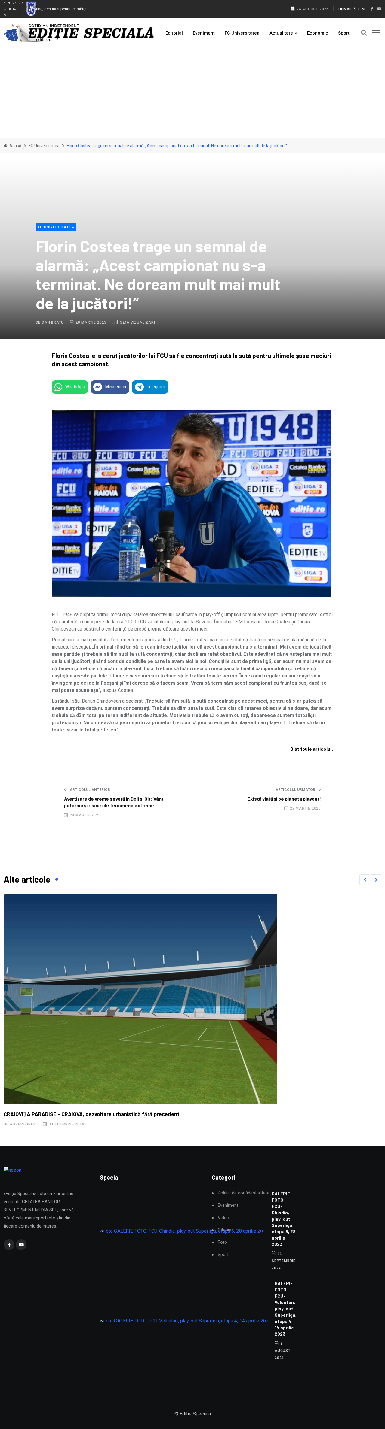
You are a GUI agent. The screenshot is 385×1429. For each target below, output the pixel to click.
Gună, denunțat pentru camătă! (59, 9)
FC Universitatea (242, 33)
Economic (317, 33)
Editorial (174, 33)
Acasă (14, 145)
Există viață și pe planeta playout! (284, 798)
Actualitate (281, 33)
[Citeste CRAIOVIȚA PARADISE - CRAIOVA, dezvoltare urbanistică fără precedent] (139, 999)
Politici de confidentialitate (244, 1193)
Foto (222, 1242)
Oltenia (224, 1230)
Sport (344, 33)
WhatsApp (75, 386)
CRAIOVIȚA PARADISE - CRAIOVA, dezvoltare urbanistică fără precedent (92, 1114)
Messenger (116, 386)
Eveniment (204, 33)
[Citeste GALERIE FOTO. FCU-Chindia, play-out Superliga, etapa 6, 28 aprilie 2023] (183, 1231)
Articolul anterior (89, 790)
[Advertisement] (192, 93)
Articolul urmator (296, 790)
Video (223, 1218)
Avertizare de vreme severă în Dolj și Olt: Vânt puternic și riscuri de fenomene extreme (114, 802)
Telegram (156, 386)
